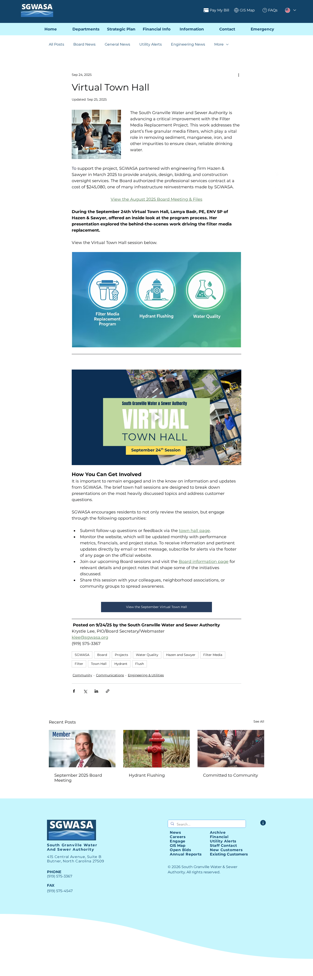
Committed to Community (230, 775)
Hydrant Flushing (147, 775)
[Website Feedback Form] (263, 823)
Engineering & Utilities (146, 675)
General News (117, 44)
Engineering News (188, 44)
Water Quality (147, 655)
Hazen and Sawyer (180, 655)
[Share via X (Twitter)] (85, 691)
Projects (121, 655)
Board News (84, 44)
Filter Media (212, 655)
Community (82, 675)
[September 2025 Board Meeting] (82, 748)
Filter (79, 664)
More (219, 44)
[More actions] (238, 74)
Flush (139, 664)
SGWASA (82, 655)
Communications (110, 675)
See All (258, 721)
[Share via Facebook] (74, 691)
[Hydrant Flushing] (156, 749)
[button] (191, 29)
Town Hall (99, 664)
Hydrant (120, 664)
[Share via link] (107, 691)
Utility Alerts (150, 44)
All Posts (56, 44)
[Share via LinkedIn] (96, 691)
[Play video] (156, 417)
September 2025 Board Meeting (78, 778)
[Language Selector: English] (290, 10)
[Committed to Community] (231, 748)
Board (102, 655)
